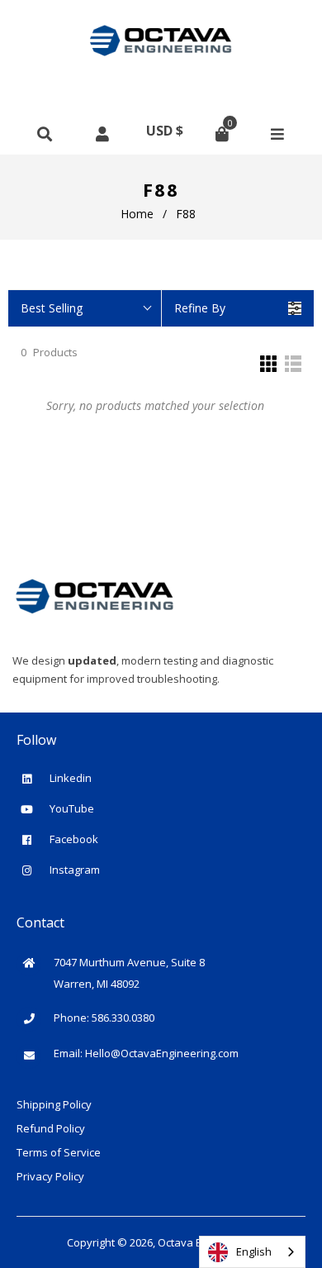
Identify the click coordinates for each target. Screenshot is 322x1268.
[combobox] (252, 1252)
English (254, 1251)
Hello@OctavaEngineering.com (162, 1053)
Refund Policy (51, 1128)
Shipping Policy (54, 1104)
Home (137, 214)
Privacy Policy (50, 1176)
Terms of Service (59, 1152)
